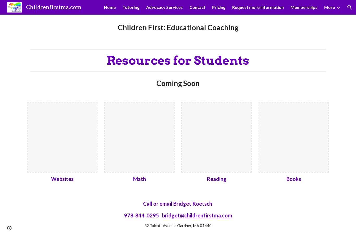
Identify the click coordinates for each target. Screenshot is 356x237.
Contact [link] (197, 7)
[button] (349, 7)
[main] (178, 27)
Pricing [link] (218, 7)
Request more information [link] (258, 7)
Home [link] (110, 7)
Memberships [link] (304, 7)
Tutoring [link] (130, 7)
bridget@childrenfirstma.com (197, 215)
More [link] (329, 7)
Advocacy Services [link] (164, 7)
